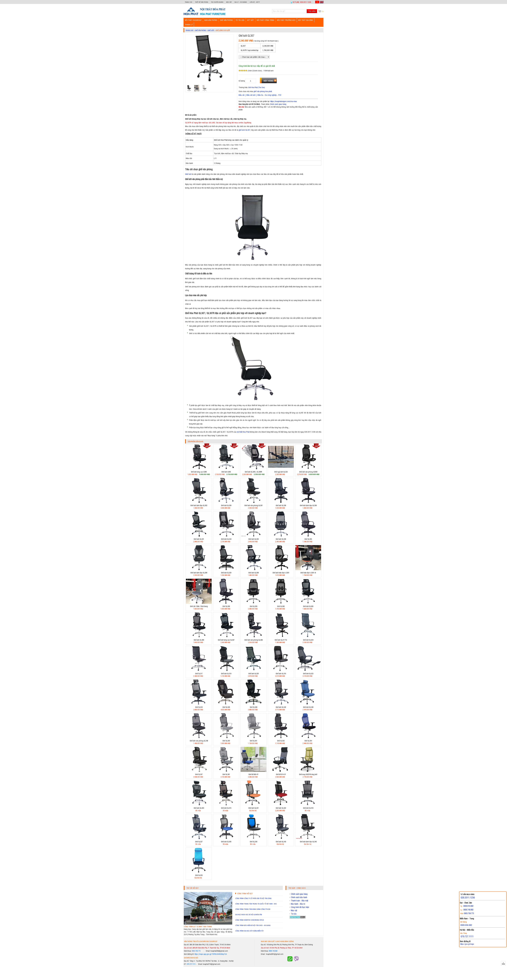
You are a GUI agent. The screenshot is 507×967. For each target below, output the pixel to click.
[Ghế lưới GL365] (308, 603)
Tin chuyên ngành (217, 2)
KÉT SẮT (250, 20)
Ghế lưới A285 (226, 472)
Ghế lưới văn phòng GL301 (253, 505)
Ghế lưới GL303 (199, 808)
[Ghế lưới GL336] (281, 536)
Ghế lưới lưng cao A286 (199, 472)
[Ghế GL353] (199, 872)
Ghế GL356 (226, 606)
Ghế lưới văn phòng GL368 (253, 640)
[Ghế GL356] (226, 603)
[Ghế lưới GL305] (226, 838)
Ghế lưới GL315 (226, 808)
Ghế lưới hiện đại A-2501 (281, 572)
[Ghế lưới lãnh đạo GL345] (308, 838)
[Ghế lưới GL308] (253, 569)
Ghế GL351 (253, 741)
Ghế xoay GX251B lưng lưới (308, 774)
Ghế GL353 (199, 875)
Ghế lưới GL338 (281, 505)
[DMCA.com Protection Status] (298, 917)
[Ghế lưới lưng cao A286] (199, 468)
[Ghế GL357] (199, 771)
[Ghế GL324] (199, 704)
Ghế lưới (211, 30)
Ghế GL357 (199, 774)
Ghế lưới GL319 (226, 673)
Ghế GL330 (253, 841)
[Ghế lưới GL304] (308, 637)
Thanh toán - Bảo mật (299, 900)
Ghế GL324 (199, 707)
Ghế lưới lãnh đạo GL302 (198, 505)
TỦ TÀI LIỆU (240, 20)
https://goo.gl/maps (467, 944)
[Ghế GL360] (281, 603)
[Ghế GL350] (226, 737)
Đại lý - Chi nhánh (240, 2)
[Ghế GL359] (253, 603)
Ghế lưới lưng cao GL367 (226, 640)
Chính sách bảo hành (299, 897)
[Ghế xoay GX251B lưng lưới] (308, 771)
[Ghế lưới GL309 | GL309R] (253, 468)
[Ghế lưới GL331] (199, 536)
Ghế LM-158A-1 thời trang (199, 606)
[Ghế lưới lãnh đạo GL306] (199, 569)
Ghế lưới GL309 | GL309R (253, 472)
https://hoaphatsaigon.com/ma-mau (283, 101)
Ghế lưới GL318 (308, 808)
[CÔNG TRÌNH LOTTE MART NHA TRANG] (208, 924)
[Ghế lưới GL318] (308, 805)
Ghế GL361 (226, 774)
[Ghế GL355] (308, 536)
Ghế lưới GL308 (253, 572)
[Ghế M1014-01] (281, 771)
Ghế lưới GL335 (253, 539)
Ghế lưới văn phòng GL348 (199, 741)
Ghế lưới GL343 (281, 841)
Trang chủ (188, 2)
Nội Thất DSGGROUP (193, 20)
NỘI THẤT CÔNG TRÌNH (265, 20)
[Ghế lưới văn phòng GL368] (253, 637)
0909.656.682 (466, 924)
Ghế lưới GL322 (281, 808)
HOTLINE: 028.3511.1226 (302, 2)
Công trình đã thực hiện (300, 907)
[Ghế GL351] (253, 737)
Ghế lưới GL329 (226, 572)
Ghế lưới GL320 (253, 673)
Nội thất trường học (286, 20)
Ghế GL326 (226, 707)
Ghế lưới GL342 (281, 707)
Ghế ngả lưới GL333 (281, 472)
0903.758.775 (196, 951)
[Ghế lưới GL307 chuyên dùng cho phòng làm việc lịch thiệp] (205, 15)
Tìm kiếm (312, 11)
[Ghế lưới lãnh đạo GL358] (308, 502)
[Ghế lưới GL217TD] (281, 637)
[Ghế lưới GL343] (281, 838)
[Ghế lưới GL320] (253, 670)
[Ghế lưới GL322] (281, 805)
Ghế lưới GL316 (281, 673)
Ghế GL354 (308, 741)
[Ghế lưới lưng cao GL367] (226, 637)
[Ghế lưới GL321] (253, 805)
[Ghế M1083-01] (253, 771)
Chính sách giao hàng (278, 104)
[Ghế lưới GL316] (281, 670)
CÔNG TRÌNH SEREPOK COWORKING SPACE (249, 920)
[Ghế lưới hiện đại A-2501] (281, 569)
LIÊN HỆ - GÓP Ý (255, 2)
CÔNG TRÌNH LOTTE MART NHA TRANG (198, 926)
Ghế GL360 (281, 606)
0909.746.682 (273, 951)
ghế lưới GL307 (244, 130)
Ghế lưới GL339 (226, 505)
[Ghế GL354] (308, 737)
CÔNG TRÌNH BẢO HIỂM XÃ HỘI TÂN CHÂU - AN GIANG (253, 925)
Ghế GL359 (253, 606)
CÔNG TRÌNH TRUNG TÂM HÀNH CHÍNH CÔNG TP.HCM (252, 909)
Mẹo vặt (229, 2)
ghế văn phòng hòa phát (263, 91)
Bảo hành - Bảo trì (298, 904)
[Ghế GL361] (226, 771)
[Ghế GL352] (281, 737)
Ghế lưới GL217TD (281, 640)
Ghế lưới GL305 (226, 841)
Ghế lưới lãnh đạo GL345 (308, 841)
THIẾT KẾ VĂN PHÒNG (201, 2)
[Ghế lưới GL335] (253, 536)
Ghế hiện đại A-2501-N (308, 572)
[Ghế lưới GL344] (226, 536)
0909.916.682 (468, 906)
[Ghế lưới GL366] (199, 637)
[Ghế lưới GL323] (308, 670)
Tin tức (294, 913)
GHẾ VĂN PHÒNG (226, 20)
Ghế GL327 (199, 841)
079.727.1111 (191, 964)
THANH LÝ (189, 24)
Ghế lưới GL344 (226, 539)
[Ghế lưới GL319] (226, 670)
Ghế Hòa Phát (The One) (256, 87)
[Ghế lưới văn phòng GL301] (253, 502)
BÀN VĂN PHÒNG (210, 20)
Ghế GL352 (281, 741)
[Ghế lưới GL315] (226, 805)
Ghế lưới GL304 (308, 640)
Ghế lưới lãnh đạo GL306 (198, 572)
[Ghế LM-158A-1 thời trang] (199, 603)
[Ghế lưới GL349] (308, 704)
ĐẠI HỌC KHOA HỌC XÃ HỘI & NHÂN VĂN (248, 914)
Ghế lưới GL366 (199, 640)
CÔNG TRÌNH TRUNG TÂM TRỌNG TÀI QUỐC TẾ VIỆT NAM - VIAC (256, 904)
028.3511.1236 (468, 897)
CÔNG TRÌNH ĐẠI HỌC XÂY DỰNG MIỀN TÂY (249, 931)
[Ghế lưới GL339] (226, 502)
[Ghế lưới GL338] (281, 502)
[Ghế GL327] (199, 838)
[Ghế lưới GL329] (226, 569)
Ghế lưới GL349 (308, 707)
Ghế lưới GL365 (308, 606)
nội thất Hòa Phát (243, 431)
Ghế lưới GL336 (281, 539)
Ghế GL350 (226, 741)
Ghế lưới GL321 (253, 808)
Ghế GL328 (253, 707)
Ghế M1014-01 (281, 774)
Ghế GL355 (308, 539)
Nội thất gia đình (305, 20)
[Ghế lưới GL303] (199, 805)
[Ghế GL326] (226, 704)
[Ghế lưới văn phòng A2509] (308, 468)
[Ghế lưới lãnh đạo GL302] (199, 502)
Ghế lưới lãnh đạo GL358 (308, 505)
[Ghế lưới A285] (226, 468)
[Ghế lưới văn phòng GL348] (199, 737)
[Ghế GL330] (253, 838)
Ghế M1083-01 (253, 774)
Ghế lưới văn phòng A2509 (308, 472)
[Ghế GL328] (253, 704)
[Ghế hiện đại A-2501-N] (308, 569)
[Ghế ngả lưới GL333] (281, 468)
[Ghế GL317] (199, 670)
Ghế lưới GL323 (308, 673)
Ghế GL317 (199, 673)
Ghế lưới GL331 (199, 539)
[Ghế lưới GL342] (281, 704)
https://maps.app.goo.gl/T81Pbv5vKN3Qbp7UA (210, 954)
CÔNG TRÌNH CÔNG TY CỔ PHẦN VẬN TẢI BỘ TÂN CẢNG (253, 898)
